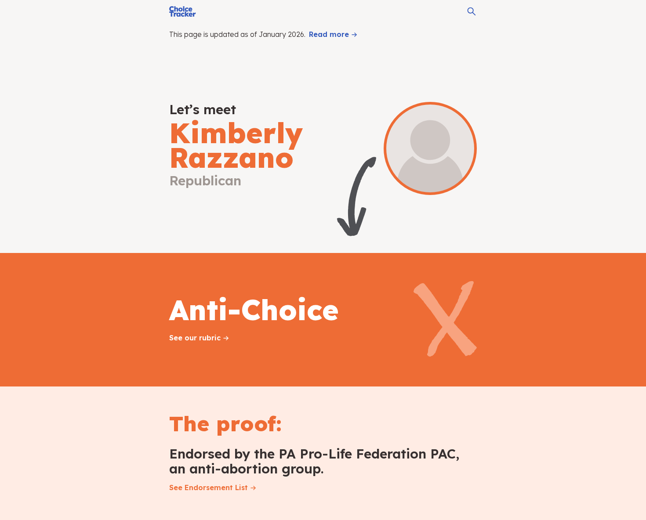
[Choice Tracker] (182, 11)
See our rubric (195, 337)
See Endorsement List (208, 487)
